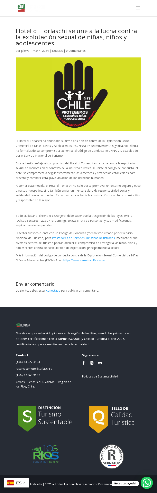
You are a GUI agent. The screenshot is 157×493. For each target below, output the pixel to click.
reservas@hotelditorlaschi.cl (34, 369)
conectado (53, 290)
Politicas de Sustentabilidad (100, 376)
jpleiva (25, 51)
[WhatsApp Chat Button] (147, 483)
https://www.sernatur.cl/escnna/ (84, 260)
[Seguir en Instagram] (92, 363)
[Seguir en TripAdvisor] (100, 363)
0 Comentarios (76, 51)
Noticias (57, 51)
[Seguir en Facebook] (83, 363)
